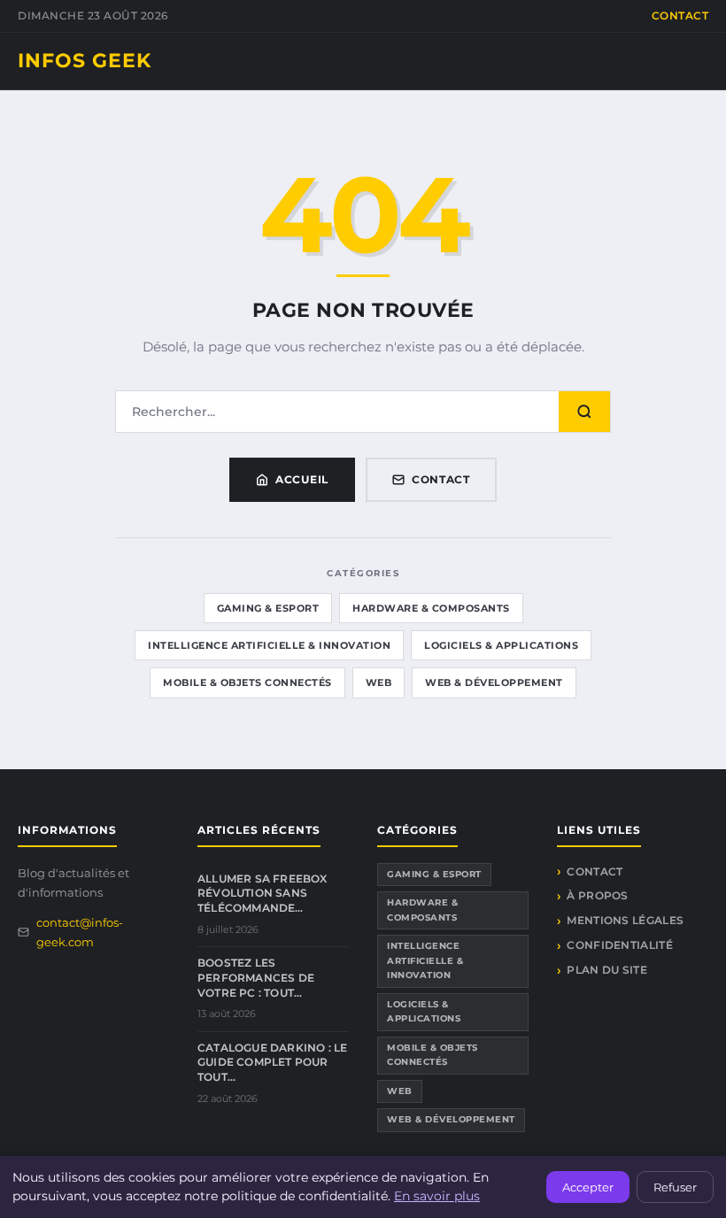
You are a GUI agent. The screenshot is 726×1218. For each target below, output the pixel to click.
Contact (680, 15)
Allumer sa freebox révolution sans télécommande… (262, 893)
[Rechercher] (584, 411)
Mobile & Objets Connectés (247, 682)
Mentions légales (625, 920)
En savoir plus (437, 1196)
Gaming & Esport (268, 608)
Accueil (301, 479)
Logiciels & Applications (501, 645)
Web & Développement (494, 682)
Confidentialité (620, 945)
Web (379, 682)
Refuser (675, 1187)
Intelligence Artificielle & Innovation (269, 645)
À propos (597, 895)
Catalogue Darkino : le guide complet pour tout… (272, 1062)
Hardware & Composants (431, 608)
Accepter (588, 1187)
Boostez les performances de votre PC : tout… (255, 977)
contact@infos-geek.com (79, 932)
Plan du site (607, 969)
